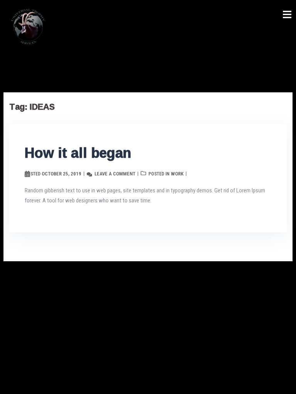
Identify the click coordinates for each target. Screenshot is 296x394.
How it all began (78, 152)
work (177, 174)
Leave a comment (114, 174)
